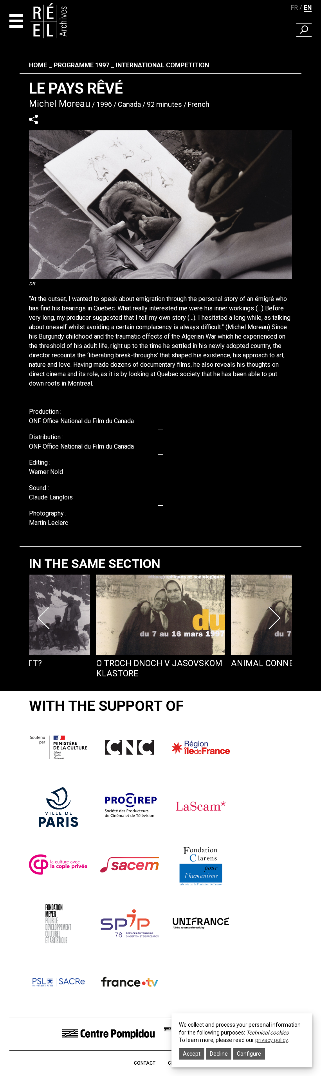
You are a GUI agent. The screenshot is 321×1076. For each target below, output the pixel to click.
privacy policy (271, 1040)
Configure (249, 1054)
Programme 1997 (81, 65)
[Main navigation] (16, 21)
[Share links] (33, 119)
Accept (191, 1054)
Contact (144, 1063)
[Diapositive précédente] (45, 618)
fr (294, 7)
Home (38, 65)
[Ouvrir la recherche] (303, 30)
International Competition (162, 65)
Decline (219, 1054)
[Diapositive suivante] (275, 618)
